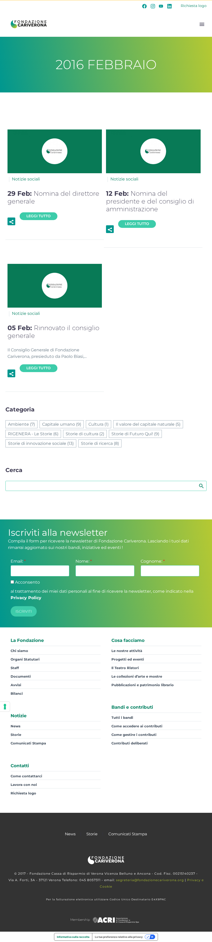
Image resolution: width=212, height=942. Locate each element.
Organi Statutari (25, 659)
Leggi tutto (38, 216)
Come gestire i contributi (133, 735)
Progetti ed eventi (127, 659)
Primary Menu (202, 24)
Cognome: (153, 561)
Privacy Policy (26, 597)
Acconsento (27, 582)
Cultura (98, 424)
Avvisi (16, 685)
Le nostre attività (126, 651)
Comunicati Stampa (28, 743)
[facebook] (144, 6)
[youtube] (161, 6)
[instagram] (152, 6)
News (15, 726)
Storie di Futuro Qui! (135, 433)
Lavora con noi (24, 784)
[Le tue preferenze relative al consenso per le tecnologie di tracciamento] (5, 707)
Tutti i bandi (122, 717)
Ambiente (21, 424)
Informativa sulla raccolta (73, 936)
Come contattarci (26, 776)
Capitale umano (61, 424)
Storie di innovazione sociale (41, 443)
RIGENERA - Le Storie (33, 433)
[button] (11, 221)
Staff (15, 668)
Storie (16, 735)
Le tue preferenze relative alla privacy (119, 936)
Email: (18, 561)
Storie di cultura (85, 433)
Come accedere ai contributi (136, 726)
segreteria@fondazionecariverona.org (150, 880)
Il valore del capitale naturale (148, 424)
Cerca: (201, 486)
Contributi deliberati (129, 743)
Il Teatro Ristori (125, 668)
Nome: (83, 561)
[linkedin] (169, 6)
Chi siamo (19, 651)
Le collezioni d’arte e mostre (136, 676)
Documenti (21, 676)
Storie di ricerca (100, 443)
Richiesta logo (194, 5)
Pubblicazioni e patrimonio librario (142, 685)
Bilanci (17, 693)
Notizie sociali (26, 179)
